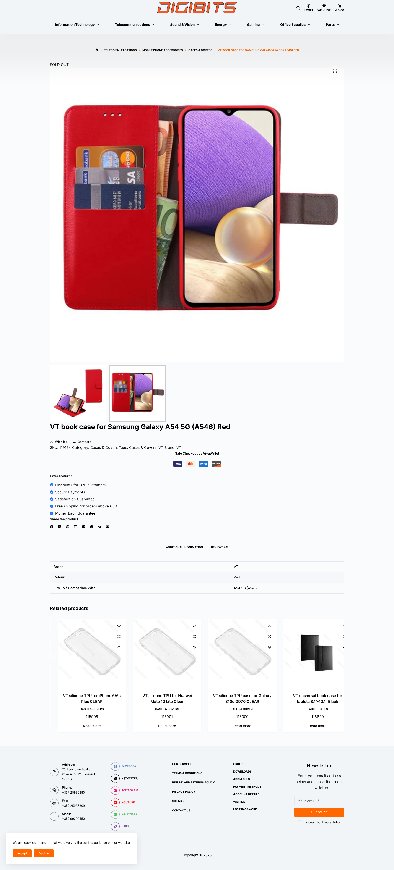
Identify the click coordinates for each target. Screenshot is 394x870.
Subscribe (319, 812)
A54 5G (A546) (246, 588)
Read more (85, 726)
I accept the (322, 822)
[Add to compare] (112, 636)
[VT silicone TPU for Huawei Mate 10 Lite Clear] (161, 653)
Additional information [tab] (184, 547)
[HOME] (96, 50)
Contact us (181, 810)
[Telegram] (99, 526)
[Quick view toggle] (112, 647)
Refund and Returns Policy (193, 782)
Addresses (241, 779)
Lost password (245, 809)
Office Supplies (293, 24)
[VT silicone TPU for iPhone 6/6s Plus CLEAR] (85, 653)
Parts (330, 24)
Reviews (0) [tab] (219, 547)
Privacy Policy (183, 791)
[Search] (298, 8)
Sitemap (178, 801)
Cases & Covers (104, 447)
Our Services (182, 764)
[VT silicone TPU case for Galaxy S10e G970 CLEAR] (236, 653)
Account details (246, 794)
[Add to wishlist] (112, 625)
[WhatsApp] (91, 526)
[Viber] (83, 526)
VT (160, 447)
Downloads (242, 771)
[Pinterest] (67, 526)
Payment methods (247, 786)
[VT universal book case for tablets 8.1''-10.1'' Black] (311, 653)
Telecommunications (132, 24)
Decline (44, 853)
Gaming (253, 24)
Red (237, 577)
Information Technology (75, 24)
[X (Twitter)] (59, 526)
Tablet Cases (311, 709)
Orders (238, 764)
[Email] (107, 526)
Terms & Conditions (187, 773)
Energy (221, 24)
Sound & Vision (182, 24)
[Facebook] (51, 526)
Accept (22, 853)
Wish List (240, 801)
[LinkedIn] (75, 526)
